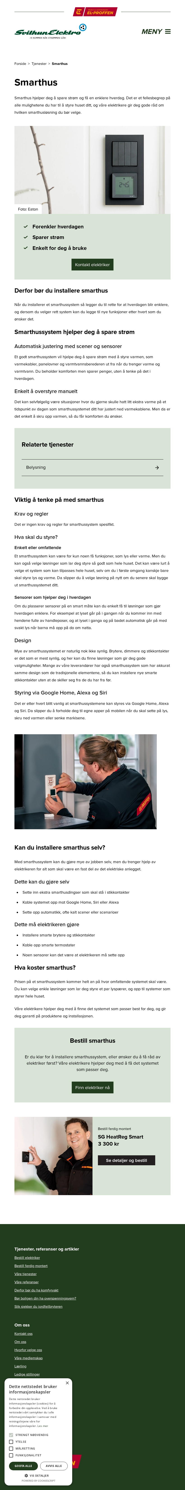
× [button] (67, 1383)
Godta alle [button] (23, 1466)
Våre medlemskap (28, 1358)
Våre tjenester (25, 1274)
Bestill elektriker (27, 1257)
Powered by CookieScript (38, 1480)
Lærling (20, 1366)
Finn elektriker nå (92, 1087)
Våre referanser (26, 1282)
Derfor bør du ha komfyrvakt (36, 1290)
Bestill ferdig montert (31, 1266)
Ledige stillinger (27, 1374)
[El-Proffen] (95, 11)
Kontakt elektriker (92, 264)
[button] (38, 1475)
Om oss (20, 1342)
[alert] (38, 1431)
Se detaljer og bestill (126, 1160)
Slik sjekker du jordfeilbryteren (38, 1306)
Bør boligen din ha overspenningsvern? (45, 1298)
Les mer (42, 1426)
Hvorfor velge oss (28, 1350)
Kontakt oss (23, 1333)
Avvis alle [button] (54, 1466)
